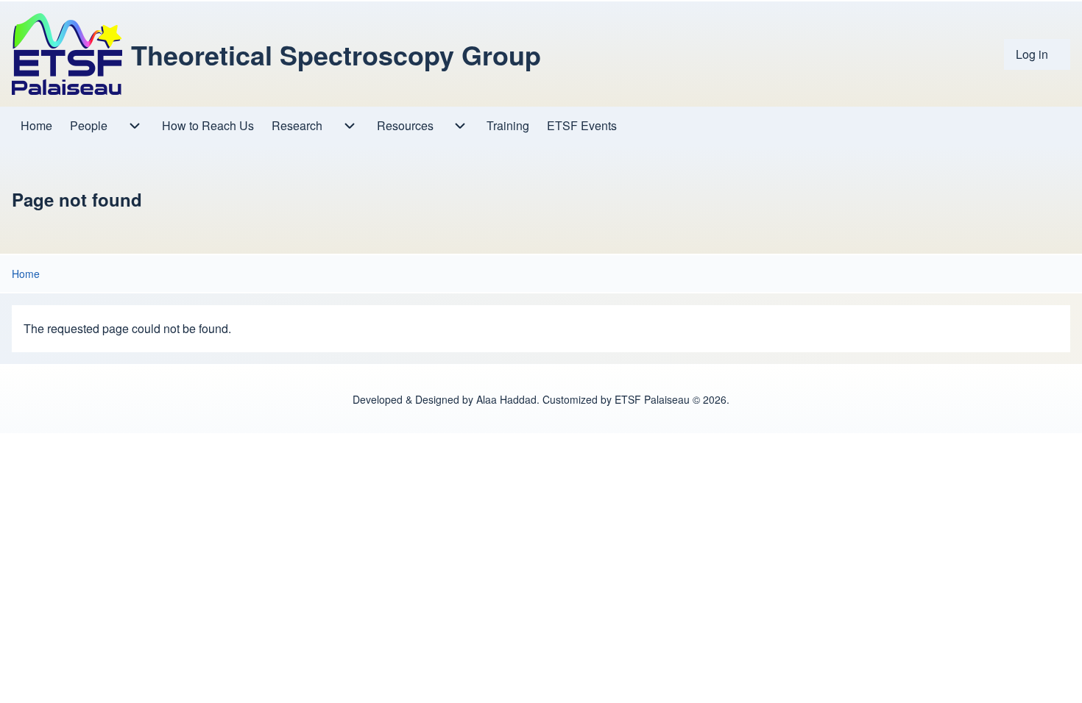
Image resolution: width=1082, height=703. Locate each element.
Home (26, 273)
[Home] (67, 54)
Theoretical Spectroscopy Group (336, 54)
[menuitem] (1037, 54)
